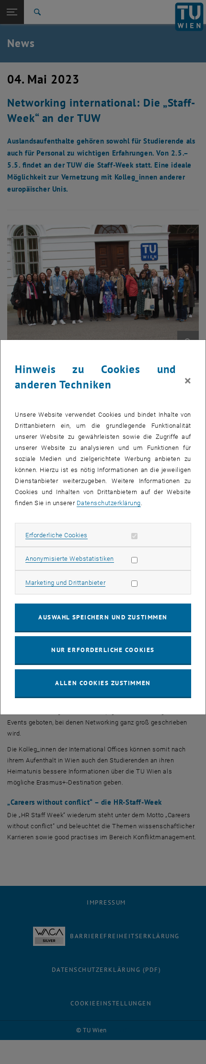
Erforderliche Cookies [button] (56, 535)
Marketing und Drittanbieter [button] (65, 582)
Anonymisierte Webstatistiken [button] (69, 558)
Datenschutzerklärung (109, 503)
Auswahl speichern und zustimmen (102, 617)
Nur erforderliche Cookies (102, 650)
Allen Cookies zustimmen (102, 683)
